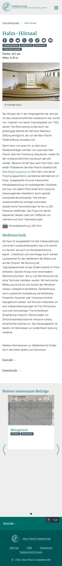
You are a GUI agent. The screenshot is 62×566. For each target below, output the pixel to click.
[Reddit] (17, 40)
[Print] (50, 40)
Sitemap (14, 547)
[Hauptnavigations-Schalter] (56, 8)
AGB (29, 547)
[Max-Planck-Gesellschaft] (17, 539)
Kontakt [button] (8, 360)
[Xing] (37, 40)
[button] (57, 97)
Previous (4, 450)
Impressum (46, 547)
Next (57, 450)
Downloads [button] (10, 370)
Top (55, 520)
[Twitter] (24, 40)
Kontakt (8, 523)
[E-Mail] (43, 40)
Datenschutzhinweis (31, 552)
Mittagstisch (19, 430)
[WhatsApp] (30, 40)
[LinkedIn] (11, 40)
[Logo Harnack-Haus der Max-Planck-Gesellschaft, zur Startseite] (25, 6)
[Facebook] (4, 40)
